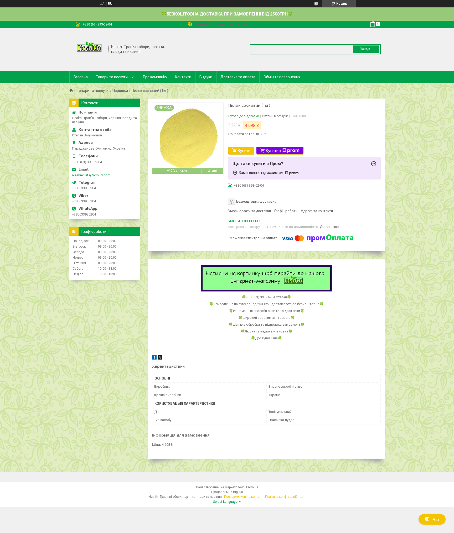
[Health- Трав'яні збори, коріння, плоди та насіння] (89, 49)
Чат (436, 519)
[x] (160, 358)
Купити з (273, 150)
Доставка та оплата (237, 77)
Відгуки (205, 77)
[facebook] (154, 358)
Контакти (183, 77)
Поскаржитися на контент (243, 497)
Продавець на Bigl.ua (227, 492)
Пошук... (366, 49)
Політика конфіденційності (285, 497)
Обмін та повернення (282, 77)
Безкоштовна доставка (256, 201)
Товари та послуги (112, 77)
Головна (81, 77)
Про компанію (155, 77)
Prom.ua (252, 487)
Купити (244, 150)
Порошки (120, 91)
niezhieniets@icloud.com (91, 175)
